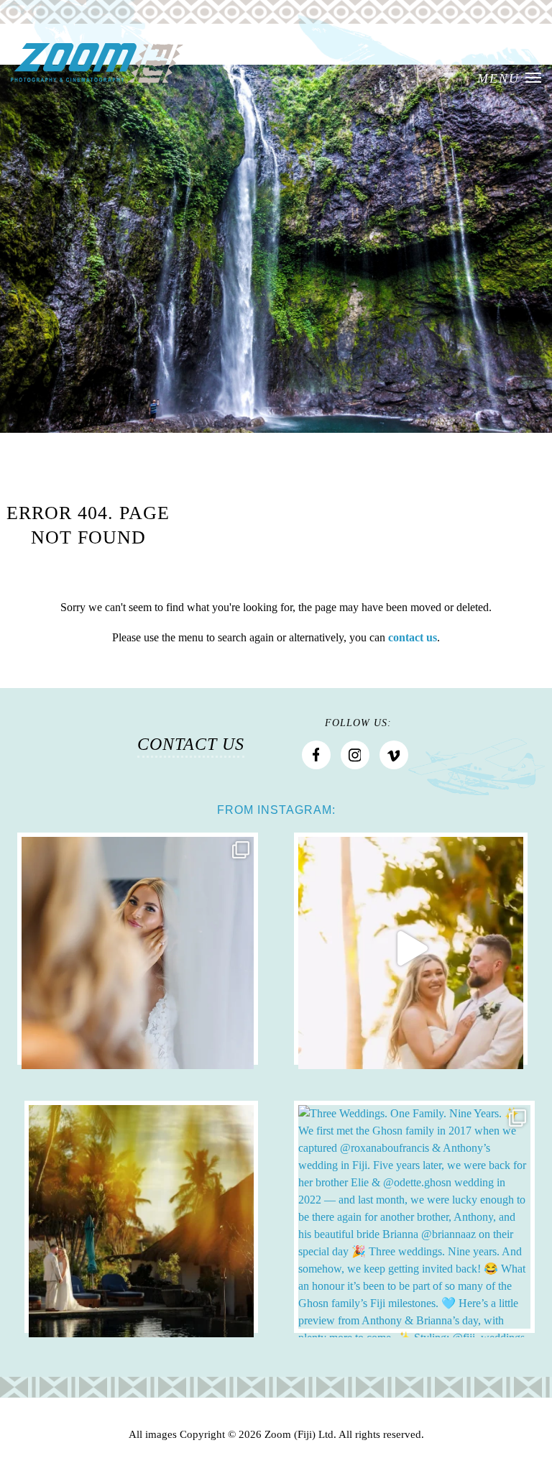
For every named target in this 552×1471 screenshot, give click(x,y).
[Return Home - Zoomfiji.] (97, 63)
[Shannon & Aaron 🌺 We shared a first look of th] (411, 949)
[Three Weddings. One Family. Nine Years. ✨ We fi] (414, 1217)
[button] (509, 78)
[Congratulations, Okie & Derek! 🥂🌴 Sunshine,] (137, 949)
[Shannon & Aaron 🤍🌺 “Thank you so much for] (141, 1217)
